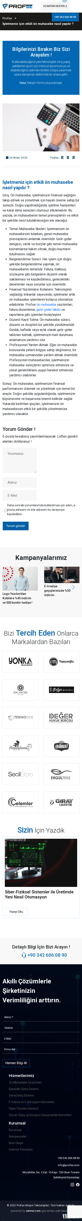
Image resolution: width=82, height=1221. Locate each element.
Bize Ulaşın (16, 1143)
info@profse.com (68, 1165)
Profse (7, 18)
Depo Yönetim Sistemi (23, 1108)
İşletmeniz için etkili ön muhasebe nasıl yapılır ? (38, 24)
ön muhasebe (46, 305)
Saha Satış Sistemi (21, 1095)
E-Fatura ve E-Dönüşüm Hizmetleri (31, 1102)
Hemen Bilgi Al (16, 1063)
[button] (74, 587)
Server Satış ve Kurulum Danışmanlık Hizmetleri (40, 1115)
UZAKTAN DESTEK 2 (55, 6)
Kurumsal (15, 1130)
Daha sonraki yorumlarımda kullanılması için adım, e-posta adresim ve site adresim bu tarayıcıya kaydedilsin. (41, 510)
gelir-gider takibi (48, 310)
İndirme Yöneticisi (21, 1149)
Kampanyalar (17, 1136)
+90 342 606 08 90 (65, 17)
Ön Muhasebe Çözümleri (25, 1082)
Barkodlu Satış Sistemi (24, 1089)
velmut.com (33, 1210)
